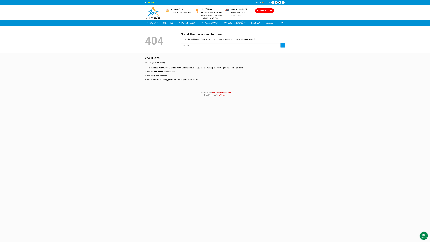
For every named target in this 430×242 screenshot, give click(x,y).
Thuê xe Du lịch (187, 23)
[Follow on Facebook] (272, 2)
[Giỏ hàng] (282, 22)
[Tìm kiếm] (269, 2)
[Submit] (283, 45)
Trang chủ (152, 23)
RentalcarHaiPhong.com (221, 93)
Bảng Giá (255, 23)
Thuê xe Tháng (209, 23)
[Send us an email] (283, 2)
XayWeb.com (221, 95)
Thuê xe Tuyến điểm (234, 23)
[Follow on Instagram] (276, 2)
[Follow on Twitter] (279, 2)
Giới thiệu (168, 23)
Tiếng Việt (258, 2)
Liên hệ (269, 23)
